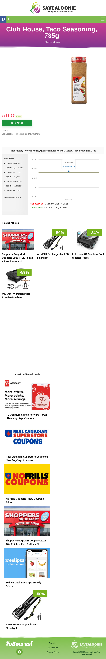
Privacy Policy (53, 652)
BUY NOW (17, 123)
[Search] (9, 19)
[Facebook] (19, 652)
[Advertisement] (27, 73)
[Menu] (103, 19)
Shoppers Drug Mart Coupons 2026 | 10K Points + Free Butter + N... (17, 258)
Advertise (53, 643)
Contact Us (53, 648)
